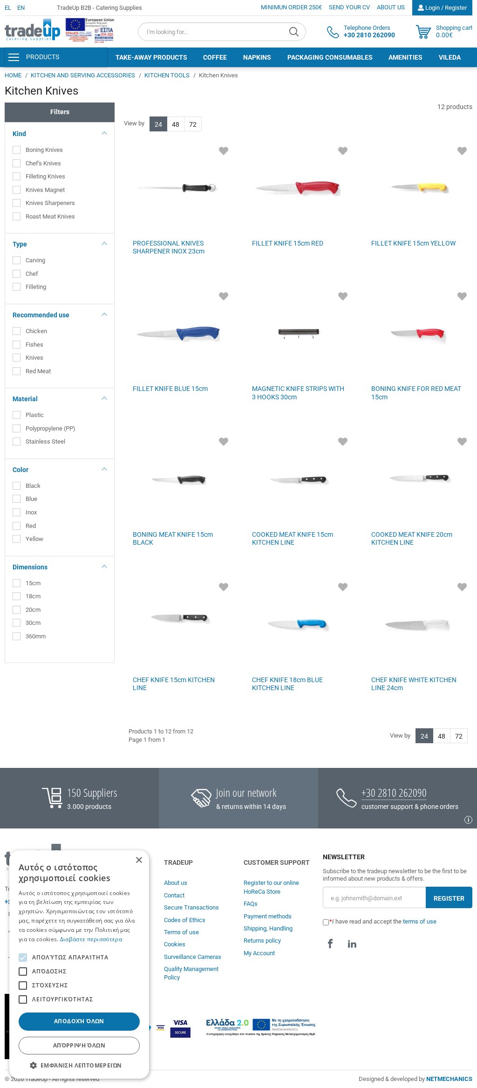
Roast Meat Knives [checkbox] (50, 216)
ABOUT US (391, 7)
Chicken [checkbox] (36, 331)
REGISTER (449, 898)
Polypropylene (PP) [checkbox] (50, 428)
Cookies (174, 944)
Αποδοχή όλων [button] (79, 1021)
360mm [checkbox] (36, 636)
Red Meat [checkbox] (38, 371)
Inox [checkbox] (32, 512)
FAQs (251, 903)
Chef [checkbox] (32, 273)
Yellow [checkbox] (34, 538)
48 (175, 124)
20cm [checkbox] (33, 609)
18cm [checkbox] (33, 596)
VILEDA (450, 57)
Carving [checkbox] (35, 260)
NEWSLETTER (344, 857)
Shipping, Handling (268, 928)
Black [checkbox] (33, 485)
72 (193, 124)
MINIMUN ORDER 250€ (291, 7)
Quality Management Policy (191, 973)
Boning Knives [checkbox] (44, 149)
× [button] (138, 860)
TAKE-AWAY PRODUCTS (151, 57)
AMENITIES (405, 57)
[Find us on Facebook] (330, 943)
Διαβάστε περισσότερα (91, 939)
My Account (259, 953)
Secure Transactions (191, 907)
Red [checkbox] (31, 525)
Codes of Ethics (184, 920)
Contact (174, 895)
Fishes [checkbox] (34, 344)
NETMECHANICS (449, 1078)
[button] (79, 1065)
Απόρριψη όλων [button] (79, 1045)
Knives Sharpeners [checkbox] (50, 202)
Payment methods (268, 916)
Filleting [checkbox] (36, 286)
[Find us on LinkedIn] (352, 943)
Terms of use (181, 932)
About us (175, 882)
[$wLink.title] (90, 30)
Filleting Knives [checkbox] (45, 176)
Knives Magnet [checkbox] (45, 189)
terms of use (419, 921)
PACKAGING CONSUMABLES (330, 57)
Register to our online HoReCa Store (271, 887)
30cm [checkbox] (33, 622)
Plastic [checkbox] (35, 414)
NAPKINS (257, 57)
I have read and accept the (384, 921)
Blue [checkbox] (31, 498)
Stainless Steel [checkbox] (46, 441)
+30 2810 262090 (394, 792)
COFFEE (215, 57)
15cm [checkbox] (33, 583)
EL (8, 7)
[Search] (295, 31)
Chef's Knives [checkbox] (43, 163)
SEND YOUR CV (349, 7)
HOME (13, 75)
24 (158, 124)
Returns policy (262, 940)
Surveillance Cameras (192, 956)
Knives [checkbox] (34, 357)
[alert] (79, 964)
